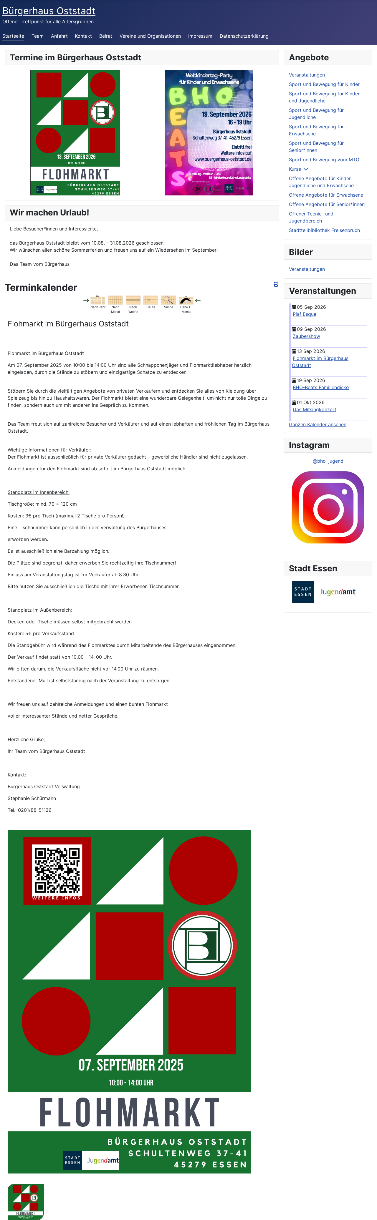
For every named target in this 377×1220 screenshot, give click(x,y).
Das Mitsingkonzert (314, 409)
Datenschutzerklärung (244, 36)
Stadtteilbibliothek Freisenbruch (324, 230)
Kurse (295, 169)
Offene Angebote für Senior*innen (327, 204)
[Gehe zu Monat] (186, 300)
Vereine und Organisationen (150, 36)
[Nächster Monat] (199, 300)
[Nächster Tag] (196, 300)
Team (38, 36)
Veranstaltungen (307, 75)
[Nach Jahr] (97, 300)
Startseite (13, 36)
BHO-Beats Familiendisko (321, 387)
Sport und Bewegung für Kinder (324, 84)
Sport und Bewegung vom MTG (324, 159)
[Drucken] (276, 284)
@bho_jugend (328, 461)
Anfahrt (59, 36)
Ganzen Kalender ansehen (317, 424)
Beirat (105, 36)
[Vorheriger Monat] (84, 300)
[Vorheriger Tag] (87, 300)
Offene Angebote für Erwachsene (326, 195)
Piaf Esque (304, 314)
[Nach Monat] (115, 300)
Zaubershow (306, 336)
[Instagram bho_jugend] (328, 508)
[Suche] (168, 300)
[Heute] (150, 300)
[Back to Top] (366, 1209)
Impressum (200, 36)
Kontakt (83, 36)
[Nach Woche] (133, 300)
